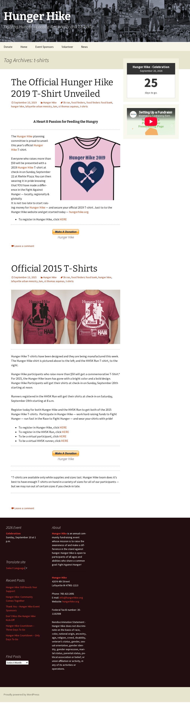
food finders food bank (99, 102)
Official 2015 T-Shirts (54, 268)
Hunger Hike (50, 102)
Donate (8, 47)
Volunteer (67, 47)
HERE (63, 219)
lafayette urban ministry (38, 106)
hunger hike (17, 106)
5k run (66, 102)
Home (23, 47)
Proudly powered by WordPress (21, 694)
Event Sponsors (44, 47)
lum (55, 106)
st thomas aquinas (68, 106)
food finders (78, 102)
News (84, 47)
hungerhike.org (79, 212)
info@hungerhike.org (71, 597)
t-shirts (84, 106)
